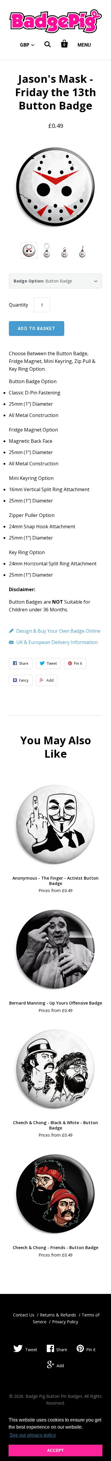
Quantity (18, 305)
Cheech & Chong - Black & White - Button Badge (55, 1125)
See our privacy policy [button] (32, 1435)
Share (61, 1349)
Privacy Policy (65, 1321)
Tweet (31, 1349)
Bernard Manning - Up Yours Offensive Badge (55, 1003)
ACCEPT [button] (55, 1450)
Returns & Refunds (58, 1315)
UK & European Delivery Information (57, 642)
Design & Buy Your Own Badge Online (58, 631)
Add (60, 1365)
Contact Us (23, 1315)
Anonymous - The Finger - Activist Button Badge (55, 880)
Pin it (91, 1349)
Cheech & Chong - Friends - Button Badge (55, 1247)
